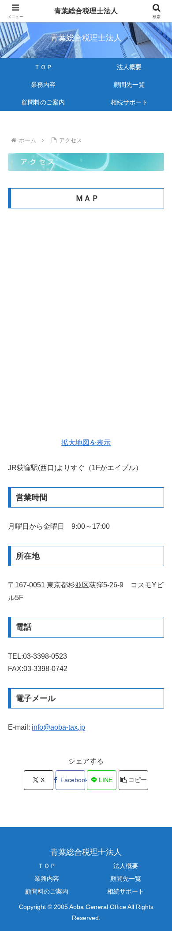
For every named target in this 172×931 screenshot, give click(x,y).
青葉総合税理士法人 (86, 11)
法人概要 (125, 865)
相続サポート (125, 891)
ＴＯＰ (46, 865)
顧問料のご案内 (46, 891)
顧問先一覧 (125, 878)
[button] (133, 780)
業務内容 (46, 878)
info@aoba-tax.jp (58, 727)
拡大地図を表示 (86, 442)
